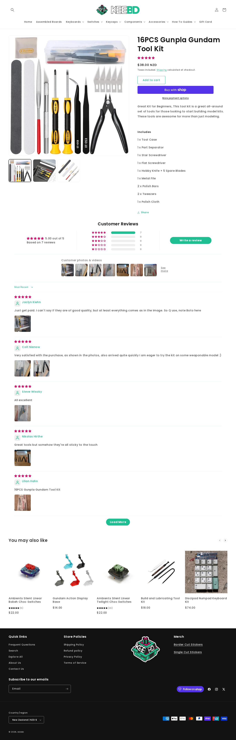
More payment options (175, 98)
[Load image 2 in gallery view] (44, 170)
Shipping (162, 69)
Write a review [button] (191, 240)
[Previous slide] (220, 540)
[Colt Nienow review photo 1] (22, 368)
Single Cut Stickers (188, 652)
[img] (22, 297)
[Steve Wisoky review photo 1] (22, 413)
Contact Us (16, 669)
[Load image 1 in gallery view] (20, 170)
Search (13, 650)
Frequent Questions (22, 644)
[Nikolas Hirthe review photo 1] (22, 458)
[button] (12, 10)
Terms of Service (75, 663)
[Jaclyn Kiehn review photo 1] (22, 323)
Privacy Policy (73, 656)
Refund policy (73, 650)
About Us (15, 663)
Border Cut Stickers (188, 645)
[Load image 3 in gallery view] (69, 170)
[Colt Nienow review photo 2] (41, 368)
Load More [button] (118, 522)
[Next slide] (225, 540)
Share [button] (145, 212)
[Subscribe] (67, 689)
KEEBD (21, 732)
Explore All (16, 656)
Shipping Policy (74, 644)
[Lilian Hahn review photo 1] (22, 502)
